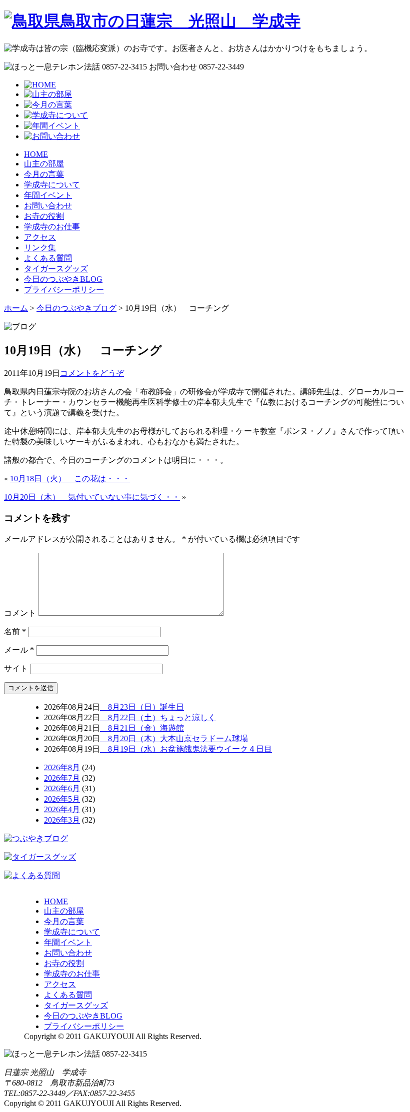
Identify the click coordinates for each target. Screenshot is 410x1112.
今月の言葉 (44, 174)
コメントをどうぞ (92, 373)
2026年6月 (62, 788)
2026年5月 (62, 799)
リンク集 (40, 247)
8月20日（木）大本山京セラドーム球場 (174, 738)
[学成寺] (152, 21)
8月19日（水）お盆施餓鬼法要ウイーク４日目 (186, 749)
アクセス (40, 237)
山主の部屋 (44, 163)
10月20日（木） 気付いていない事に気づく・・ (92, 497)
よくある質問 (48, 258)
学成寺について (52, 184)
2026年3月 (62, 820)
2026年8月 (62, 767)
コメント (20, 613)
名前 (15, 631)
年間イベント (48, 195)
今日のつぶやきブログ (76, 308)
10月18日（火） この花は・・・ (70, 478)
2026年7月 (62, 778)
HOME (36, 154)
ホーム (16, 308)
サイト (16, 668)
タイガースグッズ (56, 268)
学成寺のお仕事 (52, 226)
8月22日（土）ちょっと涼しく (158, 717)
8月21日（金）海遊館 (142, 728)
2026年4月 (62, 809)
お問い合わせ (48, 205)
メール (19, 650)
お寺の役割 (44, 216)
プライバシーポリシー (64, 289)
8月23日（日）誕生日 (142, 707)
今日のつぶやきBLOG (63, 279)
